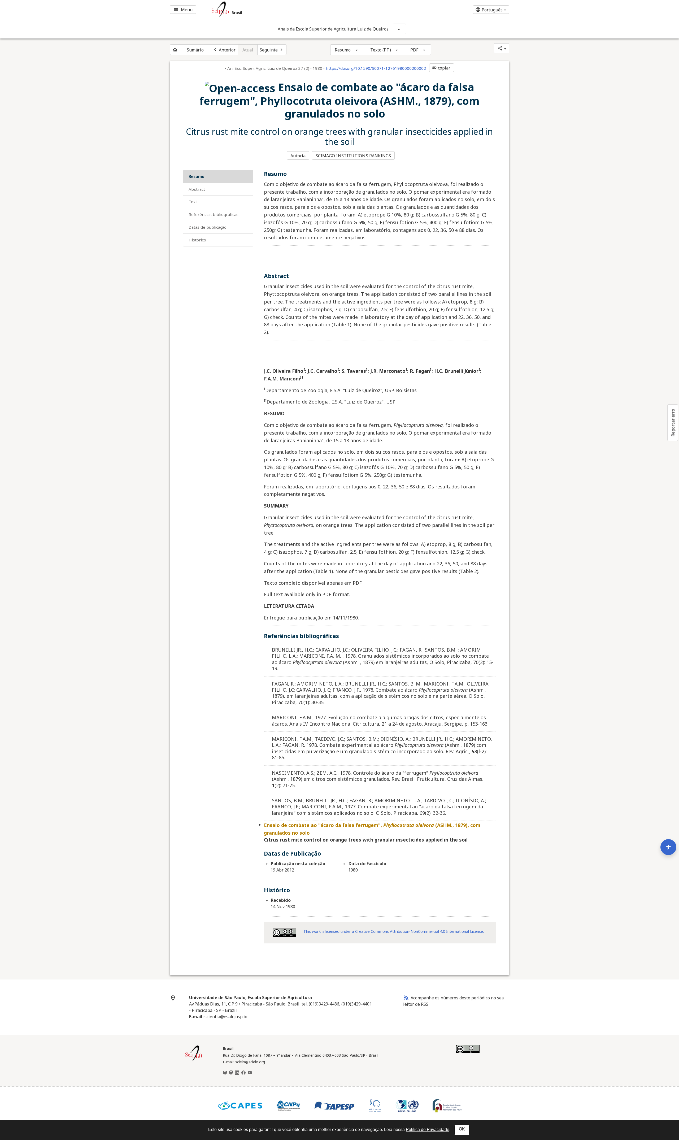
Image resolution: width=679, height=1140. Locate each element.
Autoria (298, 156)
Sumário (195, 50)
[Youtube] (250, 1073)
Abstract (197, 189)
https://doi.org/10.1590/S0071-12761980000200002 (376, 68)
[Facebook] (243, 1073)
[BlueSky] (225, 1073)
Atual (247, 50)
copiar (441, 68)
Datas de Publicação (208, 227)
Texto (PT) (380, 50)
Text (193, 201)
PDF (414, 50)
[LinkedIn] (237, 1073)
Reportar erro (673, 422)
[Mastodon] (231, 1073)
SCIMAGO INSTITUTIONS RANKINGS (353, 156)
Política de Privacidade (427, 1129)
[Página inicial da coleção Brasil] (193, 1060)
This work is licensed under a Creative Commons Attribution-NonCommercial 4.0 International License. (393, 931)
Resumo (343, 50)
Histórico (197, 239)
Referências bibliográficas (213, 214)
